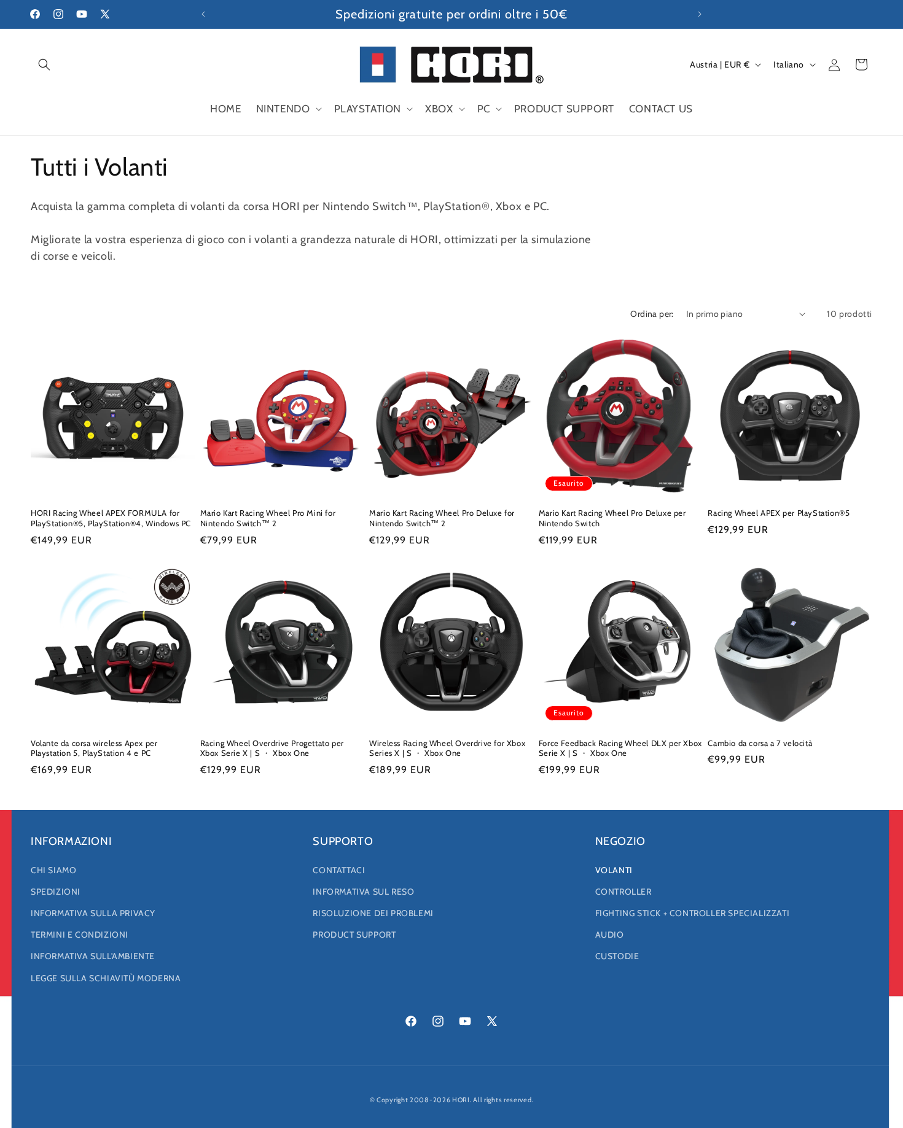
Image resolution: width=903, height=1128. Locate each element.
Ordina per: (651, 313)
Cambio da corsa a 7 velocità (760, 743)
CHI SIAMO (53, 870)
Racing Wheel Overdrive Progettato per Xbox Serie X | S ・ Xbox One (272, 748)
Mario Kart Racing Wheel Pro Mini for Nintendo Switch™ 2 (268, 518)
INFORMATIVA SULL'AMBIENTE (93, 956)
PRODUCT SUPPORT (354, 934)
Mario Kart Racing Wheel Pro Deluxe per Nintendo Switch (612, 518)
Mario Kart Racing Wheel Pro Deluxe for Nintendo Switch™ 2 (442, 518)
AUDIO (609, 934)
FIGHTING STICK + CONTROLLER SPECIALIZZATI (692, 913)
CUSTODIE (617, 956)
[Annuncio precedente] (203, 14)
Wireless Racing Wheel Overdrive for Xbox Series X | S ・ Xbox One (447, 748)
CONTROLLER (623, 891)
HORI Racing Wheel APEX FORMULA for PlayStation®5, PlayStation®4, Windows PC (111, 518)
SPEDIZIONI (55, 891)
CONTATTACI (339, 870)
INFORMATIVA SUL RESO (363, 891)
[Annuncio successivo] (699, 14)
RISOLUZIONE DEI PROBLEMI (373, 913)
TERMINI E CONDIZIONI (79, 934)
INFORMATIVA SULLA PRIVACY (93, 913)
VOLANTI (614, 870)
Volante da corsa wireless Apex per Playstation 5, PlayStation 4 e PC (94, 748)
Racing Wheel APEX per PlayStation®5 (779, 513)
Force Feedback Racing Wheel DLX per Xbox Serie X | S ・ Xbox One (620, 748)
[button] (44, 64)
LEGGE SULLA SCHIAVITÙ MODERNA (106, 978)
